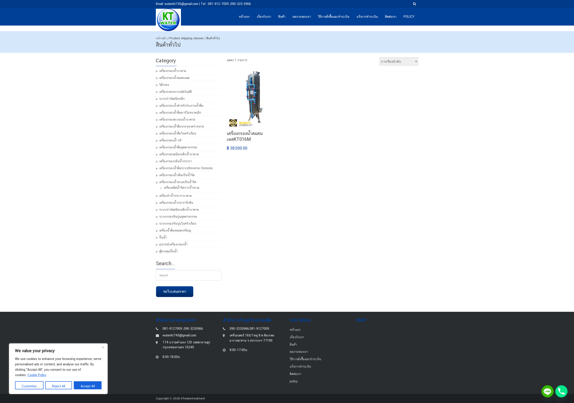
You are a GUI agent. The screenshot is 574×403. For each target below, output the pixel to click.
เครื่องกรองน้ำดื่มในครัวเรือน (177, 133)
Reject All (58, 386)
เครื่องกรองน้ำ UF (170, 140)
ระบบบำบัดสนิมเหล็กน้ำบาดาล (179, 209)
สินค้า (281, 16)
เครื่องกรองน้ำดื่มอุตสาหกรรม (178, 147)
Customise (29, 386)
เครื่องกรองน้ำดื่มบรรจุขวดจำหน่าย (181, 126)
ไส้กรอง (164, 85)
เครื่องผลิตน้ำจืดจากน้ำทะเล (181, 187)
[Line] (547, 391)
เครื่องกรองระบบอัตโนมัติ (175, 91)
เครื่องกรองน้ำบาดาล (172, 71)
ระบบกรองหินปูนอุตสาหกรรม (178, 216)
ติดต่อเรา (390, 16)
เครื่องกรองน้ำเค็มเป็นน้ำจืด (177, 175)
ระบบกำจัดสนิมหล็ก (172, 98)
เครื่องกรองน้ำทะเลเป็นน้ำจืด (177, 182)
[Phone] (561, 391)
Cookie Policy (37, 375)
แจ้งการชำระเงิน (367, 16)
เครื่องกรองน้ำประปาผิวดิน (176, 202)
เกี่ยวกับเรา (264, 16)
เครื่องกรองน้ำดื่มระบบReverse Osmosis (186, 168)
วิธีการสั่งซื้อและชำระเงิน (333, 16)
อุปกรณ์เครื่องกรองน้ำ (173, 244)
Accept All (88, 386)
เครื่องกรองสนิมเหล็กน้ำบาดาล (179, 154)
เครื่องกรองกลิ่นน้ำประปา (175, 161)
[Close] (103, 347)
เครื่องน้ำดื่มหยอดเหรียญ (175, 230)
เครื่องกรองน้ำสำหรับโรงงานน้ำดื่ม (181, 105)
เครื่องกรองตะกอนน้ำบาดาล (177, 119)
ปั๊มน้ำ (163, 237)
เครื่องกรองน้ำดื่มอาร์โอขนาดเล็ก (180, 112)
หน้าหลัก (161, 38)
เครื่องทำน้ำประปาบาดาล (175, 195)
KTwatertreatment (193, 398)
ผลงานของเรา (302, 16)
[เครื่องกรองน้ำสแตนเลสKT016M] (256, 98)
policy (409, 16)
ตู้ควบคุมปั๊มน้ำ (168, 251)
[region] (58, 368)
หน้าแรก (244, 16)
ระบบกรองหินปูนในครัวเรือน (177, 223)
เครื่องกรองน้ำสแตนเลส (174, 78)
